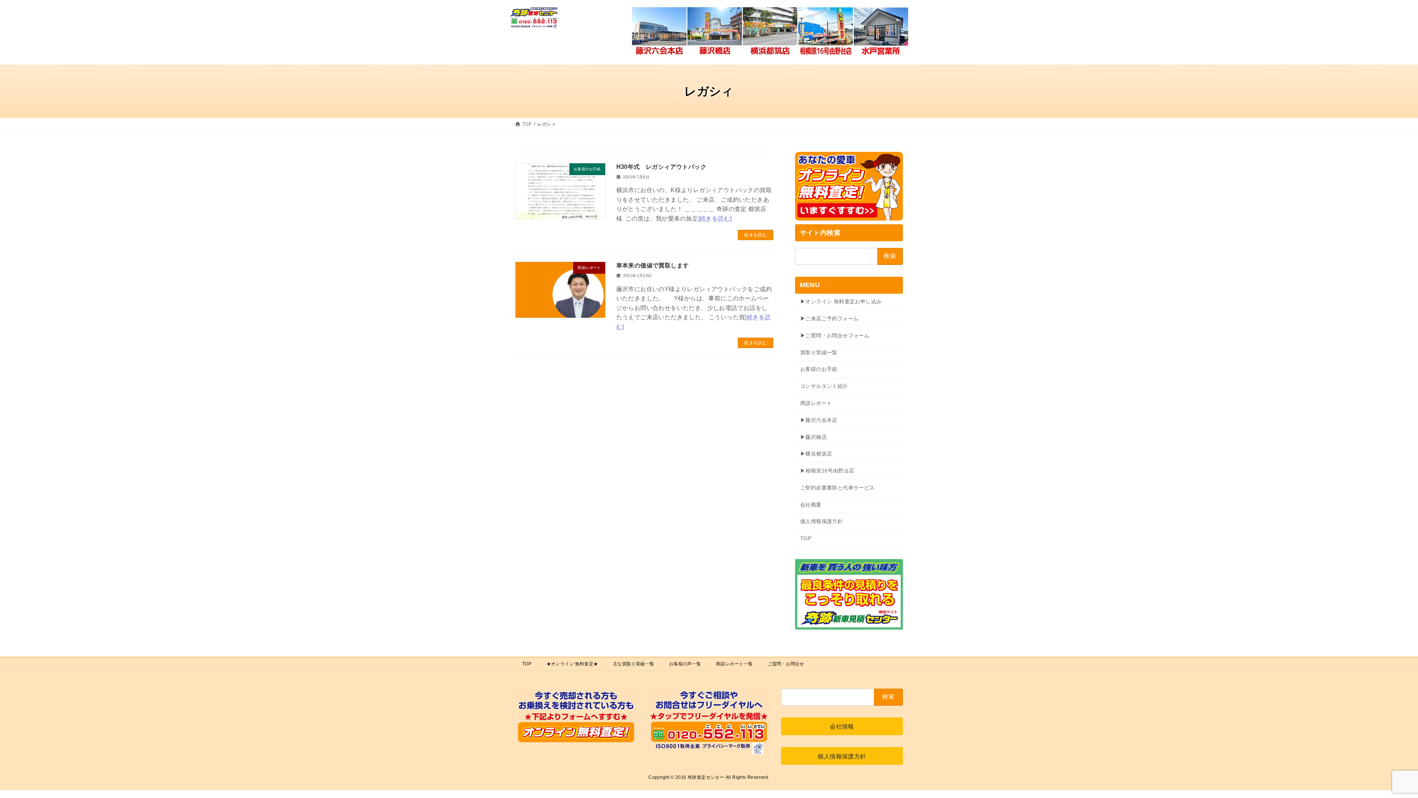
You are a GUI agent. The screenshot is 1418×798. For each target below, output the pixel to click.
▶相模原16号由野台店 (827, 471)
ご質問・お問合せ (786, 663)
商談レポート (816, 403)
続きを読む (755, 235)
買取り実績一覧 (819, 352)
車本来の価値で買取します (652, 265)
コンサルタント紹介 (824, 386)
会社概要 (811, 505)
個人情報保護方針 (821, 521)
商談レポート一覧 (734, 663)
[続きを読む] (715, 218)
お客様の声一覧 (685, 663)
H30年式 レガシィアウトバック (661, 167)
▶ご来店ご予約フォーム (829, 318)
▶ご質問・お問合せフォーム (834, 335)
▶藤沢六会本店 (819, 420)
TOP (805, 538)
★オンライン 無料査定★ (572, 663)
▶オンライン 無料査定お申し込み (840, 301)
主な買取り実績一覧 (633, 663)
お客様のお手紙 (819, 369)
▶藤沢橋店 (813, 437)
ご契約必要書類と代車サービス (837, 488)
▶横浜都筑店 (816, 454)
